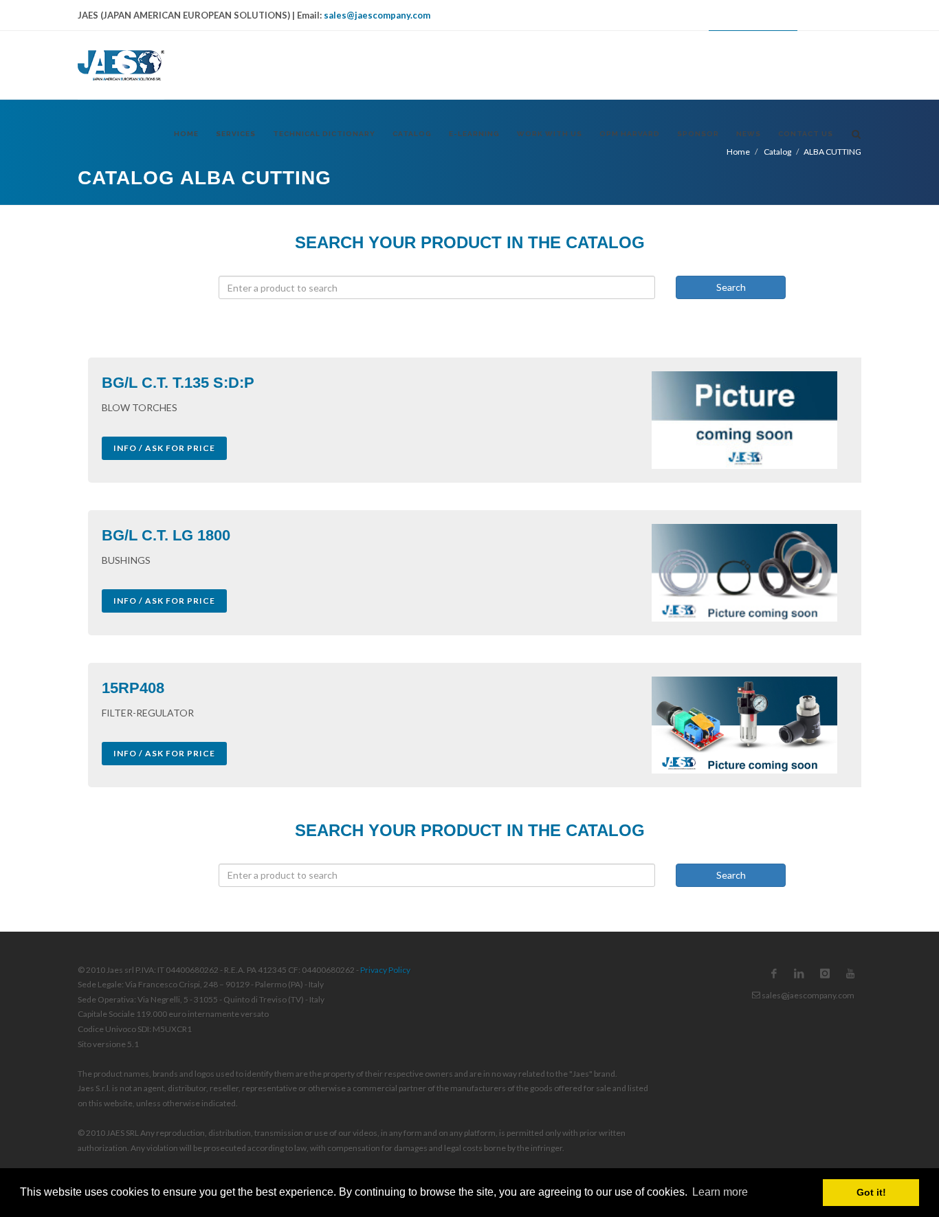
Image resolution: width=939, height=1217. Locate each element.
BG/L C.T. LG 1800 (166, 535)
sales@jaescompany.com (377, 15)
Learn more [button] (720, 1192)
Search (731, 287)
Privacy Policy (385, 970)
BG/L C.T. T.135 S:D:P (178, 382)
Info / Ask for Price (164, 448)
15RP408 (133, 688)
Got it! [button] (871, 1192)
